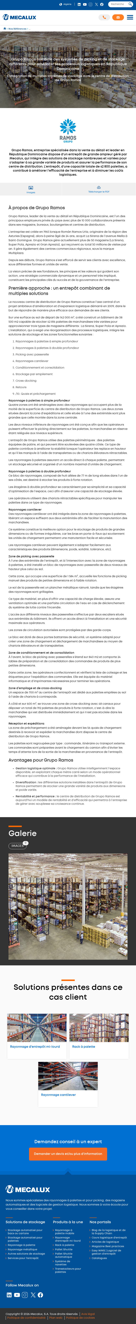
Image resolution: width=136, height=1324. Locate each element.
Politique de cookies (80, 1318)
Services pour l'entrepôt (23, 1258)
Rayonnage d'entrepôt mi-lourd (35, 1046)
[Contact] (118, 17)
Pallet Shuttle (63, 1250)
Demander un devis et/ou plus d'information (68, 1154)
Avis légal (88, 1314)
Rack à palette (83, 1046)
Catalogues (99, 1258)
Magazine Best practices (108, 1246)
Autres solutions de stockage (26, 1254)
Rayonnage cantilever (58, 1095)
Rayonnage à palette (21, 1245)
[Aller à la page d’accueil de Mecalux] (5, 29)
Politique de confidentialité (26, 1318)
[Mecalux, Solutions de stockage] (19, 20)
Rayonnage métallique (22, 1250)
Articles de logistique (105, 1242)
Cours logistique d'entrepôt (109, 1238)
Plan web (55, 1318)
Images (19, 845)
